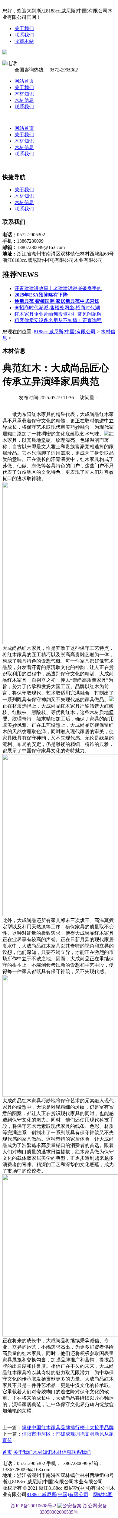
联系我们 (24, 34)
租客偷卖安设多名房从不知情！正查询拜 (58, 320)
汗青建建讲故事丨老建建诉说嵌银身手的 (58, 288)
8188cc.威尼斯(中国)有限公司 (65, 331)
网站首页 (24, 81)
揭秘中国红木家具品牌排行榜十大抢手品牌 (68, 1427)
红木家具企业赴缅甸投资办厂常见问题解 (58, 314)
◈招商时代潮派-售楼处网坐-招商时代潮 (57, 307)
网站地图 (103, 1494)
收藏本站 (24, 41)
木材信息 (24, 100)
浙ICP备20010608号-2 (33, 1505)
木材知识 (24, 93)
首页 (7, 1452)
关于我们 (24, 28)
